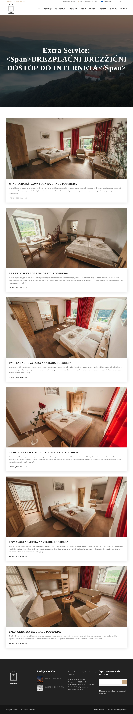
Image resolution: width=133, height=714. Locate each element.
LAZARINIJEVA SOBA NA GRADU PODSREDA (38, 273)
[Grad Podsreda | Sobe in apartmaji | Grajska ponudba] (16, 14)
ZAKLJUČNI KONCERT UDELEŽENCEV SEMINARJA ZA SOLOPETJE (55, 687)
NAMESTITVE (60, 9)
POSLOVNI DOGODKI (88, 9)
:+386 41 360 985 (88, 684)
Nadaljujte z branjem (18, 198)
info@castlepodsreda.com (88, 1)
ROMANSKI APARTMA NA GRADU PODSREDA (39, 542)
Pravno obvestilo (99, 710)
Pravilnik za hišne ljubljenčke (117, 710)
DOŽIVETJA (48, 9)
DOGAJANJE (72, 9)
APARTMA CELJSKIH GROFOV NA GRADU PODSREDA (44, 452)
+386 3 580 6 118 (80, 682)
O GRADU (113, 9)
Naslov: (70, 672)
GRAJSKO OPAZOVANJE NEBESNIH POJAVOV (55, 678)
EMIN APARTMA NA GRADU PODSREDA (35, 631)
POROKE (103, 9)
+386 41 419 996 (69, 1)
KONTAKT (123, 9)
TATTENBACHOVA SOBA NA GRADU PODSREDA (40, 362)
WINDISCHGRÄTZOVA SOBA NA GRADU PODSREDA (43, 183)
